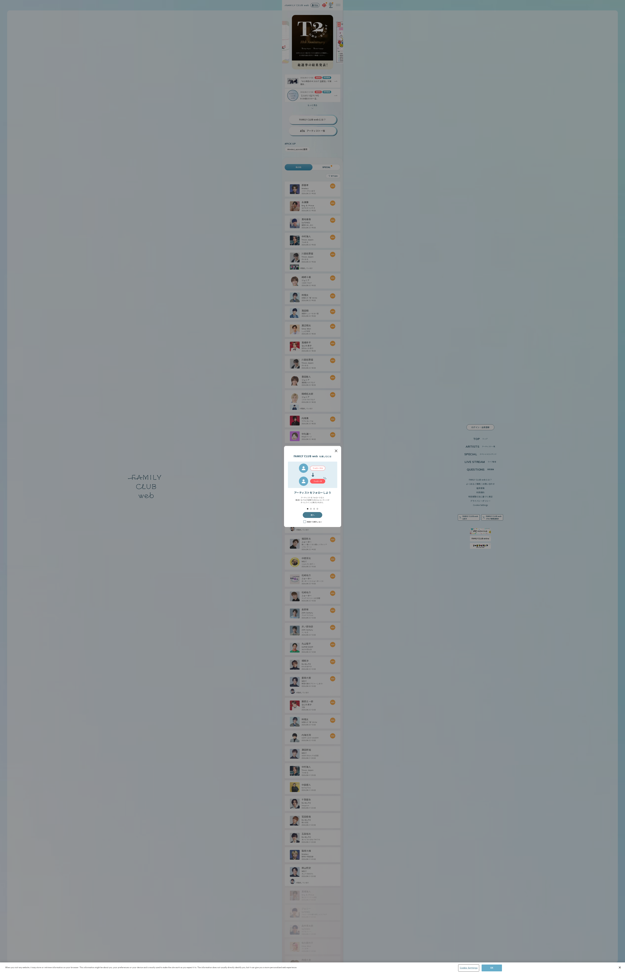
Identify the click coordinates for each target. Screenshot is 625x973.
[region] (312, 967)
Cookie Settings (469, 967)
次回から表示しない (314, 522)
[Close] (619, 967)
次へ (312, 515)
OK (491, 967)
